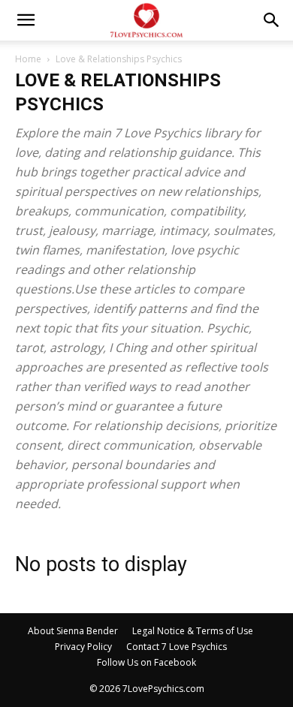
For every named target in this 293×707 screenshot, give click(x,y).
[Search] (272, 20)
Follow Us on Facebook (146, 662)
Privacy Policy (83, 646)
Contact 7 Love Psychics (176, 646)
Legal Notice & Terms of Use (192, 630)
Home (28, 59)
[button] (26, 20)
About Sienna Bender (73, 630)
